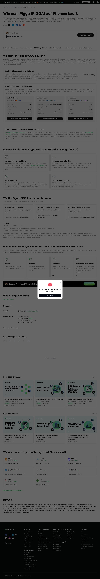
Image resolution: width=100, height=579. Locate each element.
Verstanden (50, 295)
